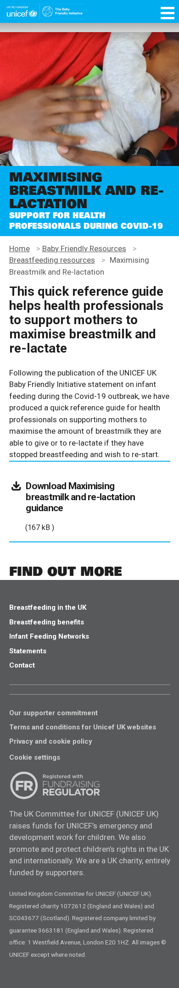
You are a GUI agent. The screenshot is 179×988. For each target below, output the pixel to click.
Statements (27, 651)
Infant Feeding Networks (49, 636)
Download (80, 501)
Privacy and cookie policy (50, 741)
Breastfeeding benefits (46, 622)
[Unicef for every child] (45, 11)
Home (19, 248)
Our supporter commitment (53, 713)
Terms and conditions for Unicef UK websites (82, 727)
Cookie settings (34, 757)
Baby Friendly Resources (84, 248)
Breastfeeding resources (52, 260)
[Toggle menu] (167, 14)
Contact (22, 665)
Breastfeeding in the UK (47, 607)
